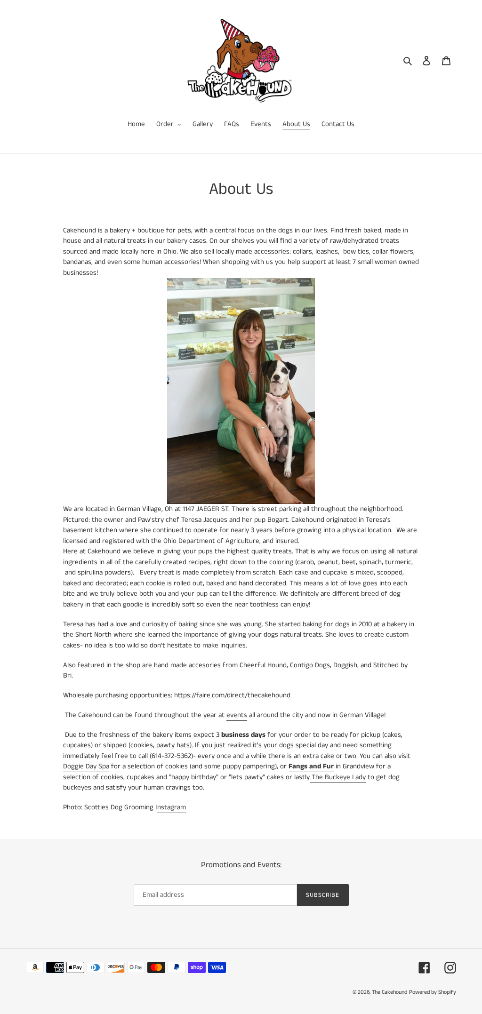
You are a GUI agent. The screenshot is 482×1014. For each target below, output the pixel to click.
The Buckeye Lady (338, 777)
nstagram (171, 807)
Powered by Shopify (432, 992)
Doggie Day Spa (86, 766)
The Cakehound (389, 992)
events (236, 715)
